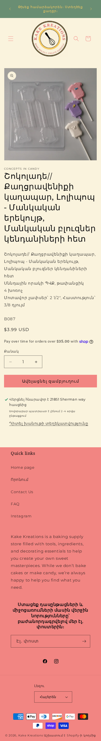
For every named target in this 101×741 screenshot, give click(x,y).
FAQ (15, 504)
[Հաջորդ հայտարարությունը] (91, 9)
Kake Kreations (30, 735)
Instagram (21, 516)
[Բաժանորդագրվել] (84, 641)
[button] (11, 39)
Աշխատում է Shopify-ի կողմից (70, 735)
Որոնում (19, 479)
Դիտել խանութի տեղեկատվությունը (48, 423)
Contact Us (22, 491)
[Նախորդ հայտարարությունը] (10, 9)
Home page (22, 467)
